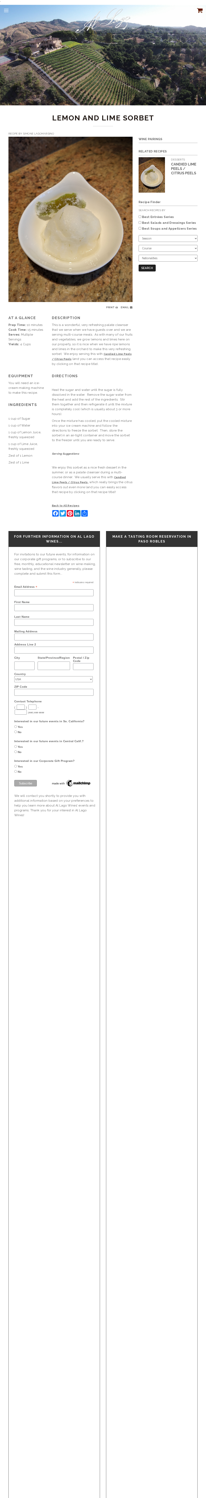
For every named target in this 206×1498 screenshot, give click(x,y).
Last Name (22, 616)
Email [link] (125, 307)
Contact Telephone (28, 701)
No (20, 732)
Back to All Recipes (65, 505)
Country (20, 674)
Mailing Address (26, 631)
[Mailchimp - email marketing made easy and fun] (71, 783)
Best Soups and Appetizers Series (169, 228)
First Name (22, 602)
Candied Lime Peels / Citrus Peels (183, 168)
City (17, 657)
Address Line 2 (25, 644)
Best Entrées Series (158, 217)
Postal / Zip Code (81, 659)
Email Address (25, 587)
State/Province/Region (54, 657)
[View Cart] (199, 10)
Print (110, 307)
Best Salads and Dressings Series (169, 223)
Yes (20, 726)
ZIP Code (20, 686)
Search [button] (147, 268)
